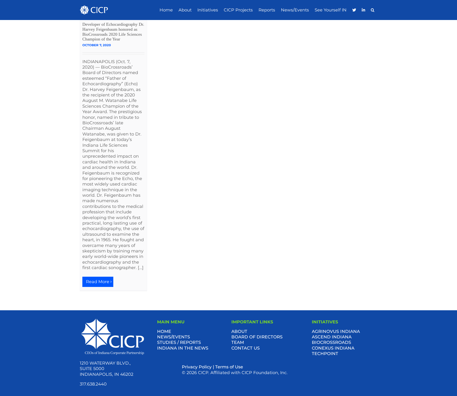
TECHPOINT (325, 353)
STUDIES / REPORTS (179, 342)
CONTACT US (245, 348)
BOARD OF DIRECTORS (257, 337)
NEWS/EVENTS (173, 337)
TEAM (237, 342)
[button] (372, 10)
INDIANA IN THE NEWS (182, 348)
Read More (97, 281)
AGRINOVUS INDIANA (336, 331)
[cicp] (94, 7)
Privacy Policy (197, 367)
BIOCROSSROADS (331, 342)
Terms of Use (229, 367)
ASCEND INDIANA (332, 337)
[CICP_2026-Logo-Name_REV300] (112, 319)
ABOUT (239, 331)
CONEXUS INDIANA (333, 348)
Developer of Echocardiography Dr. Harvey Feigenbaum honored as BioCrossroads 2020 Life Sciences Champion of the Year (113, 31)
